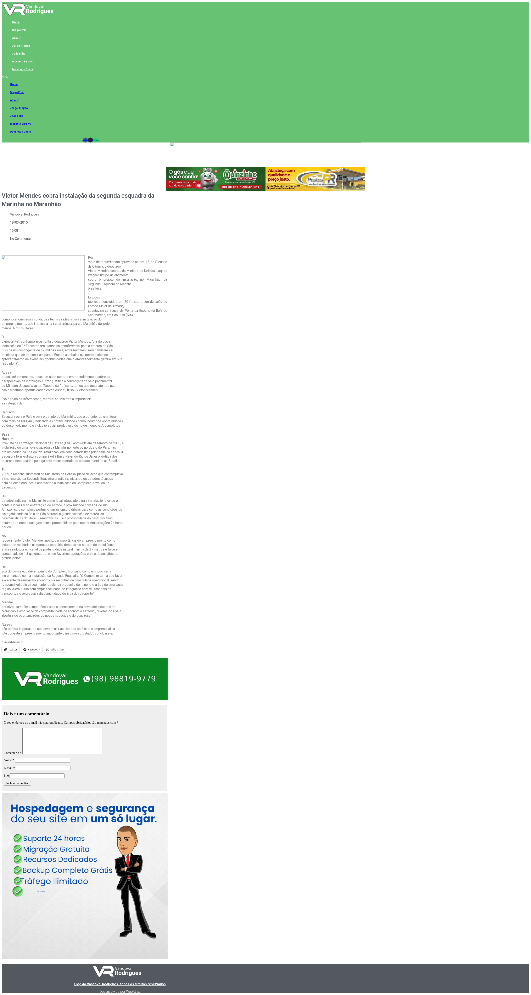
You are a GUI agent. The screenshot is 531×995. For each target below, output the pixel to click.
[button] (90, 77)
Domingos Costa (22, 69)
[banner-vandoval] (85, 699)
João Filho (18, 53)
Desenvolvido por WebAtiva (120, 992)
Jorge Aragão (21, 45)
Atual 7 (16, 37)
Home (16, 22)
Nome (9, 760)
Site (6, 775)
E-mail (9, 768)
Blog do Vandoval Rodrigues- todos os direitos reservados (120, 984)
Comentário (13, 753)
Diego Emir (19, 30)
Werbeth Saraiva (22, 61)
